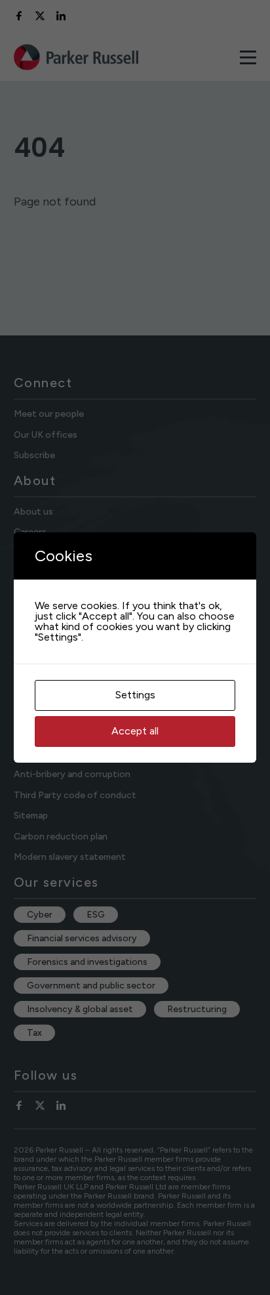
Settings (135, 695)
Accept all (135, 731)
